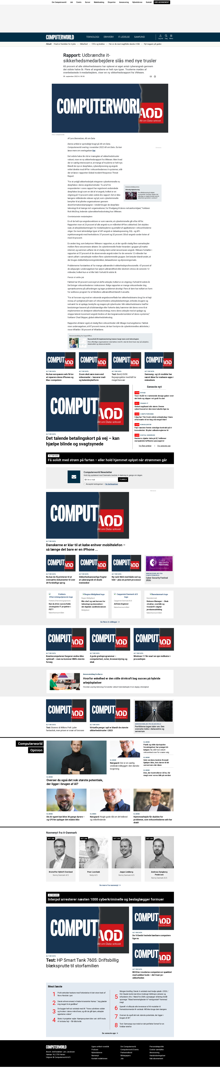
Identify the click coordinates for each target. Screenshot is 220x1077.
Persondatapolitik (157, 1057)
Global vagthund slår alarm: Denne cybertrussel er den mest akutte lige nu (110, 389)
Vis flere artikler (145, 456)
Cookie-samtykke (157, 1060)
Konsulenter (145, 435)
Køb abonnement (162, 2)
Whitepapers (125, 1066)
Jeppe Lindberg (126, 882)
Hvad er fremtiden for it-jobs (65, 44)
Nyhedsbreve (137, 2)
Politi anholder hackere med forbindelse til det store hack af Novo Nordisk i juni (82, 1004)
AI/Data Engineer (121, 614)
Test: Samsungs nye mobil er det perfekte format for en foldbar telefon (142, 1035)
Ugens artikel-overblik (100, 1057)
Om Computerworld (59, 2)
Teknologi (92, 37)
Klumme (50, 787)
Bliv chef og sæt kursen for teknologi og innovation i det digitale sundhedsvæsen (93, 614)
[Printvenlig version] (155, 76)
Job (71, 2)
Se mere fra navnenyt (109, 895)
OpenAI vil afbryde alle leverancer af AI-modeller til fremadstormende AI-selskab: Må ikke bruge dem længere (143, 1018)
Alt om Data (51, 371)
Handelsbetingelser (157, 1066)
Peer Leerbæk (93, 882)
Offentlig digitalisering (132, 190)
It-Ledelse (124, 37)
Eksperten (112, 2)
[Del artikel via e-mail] (151, 76)
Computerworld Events (129, 1060)
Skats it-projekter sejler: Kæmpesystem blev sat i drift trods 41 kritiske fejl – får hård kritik (82, 1030)
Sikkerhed (84, 44)
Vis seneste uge (163, 456)
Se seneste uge (109, 1043)
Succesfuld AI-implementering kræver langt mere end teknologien (113, 339)
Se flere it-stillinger (109, 632)
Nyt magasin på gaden (152, 44)
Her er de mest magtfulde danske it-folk (124, 44)
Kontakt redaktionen (99, 1069)
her (93, 150)
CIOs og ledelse (98, 44)
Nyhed (143, 403)
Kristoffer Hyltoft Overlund (61, 882)
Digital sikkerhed (147, 445)
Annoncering (124, 2)
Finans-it (144, 413)
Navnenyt (95, 1066)
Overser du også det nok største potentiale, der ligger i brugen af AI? (142, 1026)
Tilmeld (123, 489)
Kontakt (149, 2)
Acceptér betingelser (94, 494)
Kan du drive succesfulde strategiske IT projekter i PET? (60, 617)
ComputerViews (147, 424)
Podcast (94, 1060)
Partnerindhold (126, 1063)
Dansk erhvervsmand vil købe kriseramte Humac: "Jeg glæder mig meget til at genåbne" (82, 1012)
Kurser (87, 2)
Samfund (139, 37)
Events (78, 2)
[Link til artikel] (61, 360)
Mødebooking (99, 2)
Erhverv (109, 37)
